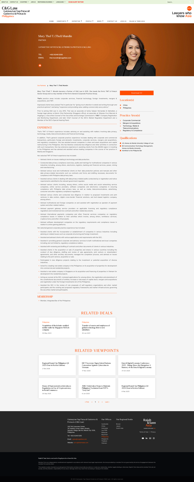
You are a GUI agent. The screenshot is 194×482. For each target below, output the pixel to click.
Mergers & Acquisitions (131, 123)
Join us (33, 2)
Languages (60, 2)
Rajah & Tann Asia (137, 21)
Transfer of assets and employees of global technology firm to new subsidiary (96, 328)
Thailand (104, 441)
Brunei (118, 424)
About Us (5, 2)
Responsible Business (45, 2)
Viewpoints (61, 21)
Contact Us (14, 2)
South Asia (119, 428)
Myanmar (104, 434)
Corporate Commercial (131, 120)
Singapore (104, 439)
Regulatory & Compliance (132, 130)
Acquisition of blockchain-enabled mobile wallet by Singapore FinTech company (55, 328)
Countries (23, 2)
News (99, 21)
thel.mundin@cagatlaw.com (54, 58)
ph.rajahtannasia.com (81, 442)
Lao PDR (104, 430)
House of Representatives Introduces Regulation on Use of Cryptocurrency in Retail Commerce (56, 388)
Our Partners (41, 85)
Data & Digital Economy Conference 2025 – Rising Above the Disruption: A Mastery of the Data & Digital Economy (137, 365)
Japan (118, 426)
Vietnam (104, 443)
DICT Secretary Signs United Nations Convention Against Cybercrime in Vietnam (96, 365)
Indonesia (104, 428)
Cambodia (104, 424)
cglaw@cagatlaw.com (79, 439)
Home (51, 21)
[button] (137, 93)
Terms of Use (143, 432)
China (103, 426)
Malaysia (104, 432)
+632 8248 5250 (50, 54)
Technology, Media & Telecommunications (131, 127)
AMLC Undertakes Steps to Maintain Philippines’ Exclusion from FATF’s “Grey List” (96, 388)
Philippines (105, 437)
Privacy (153, 432)
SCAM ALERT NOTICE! (73, 2)
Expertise (76, 21)
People (89, 21)
